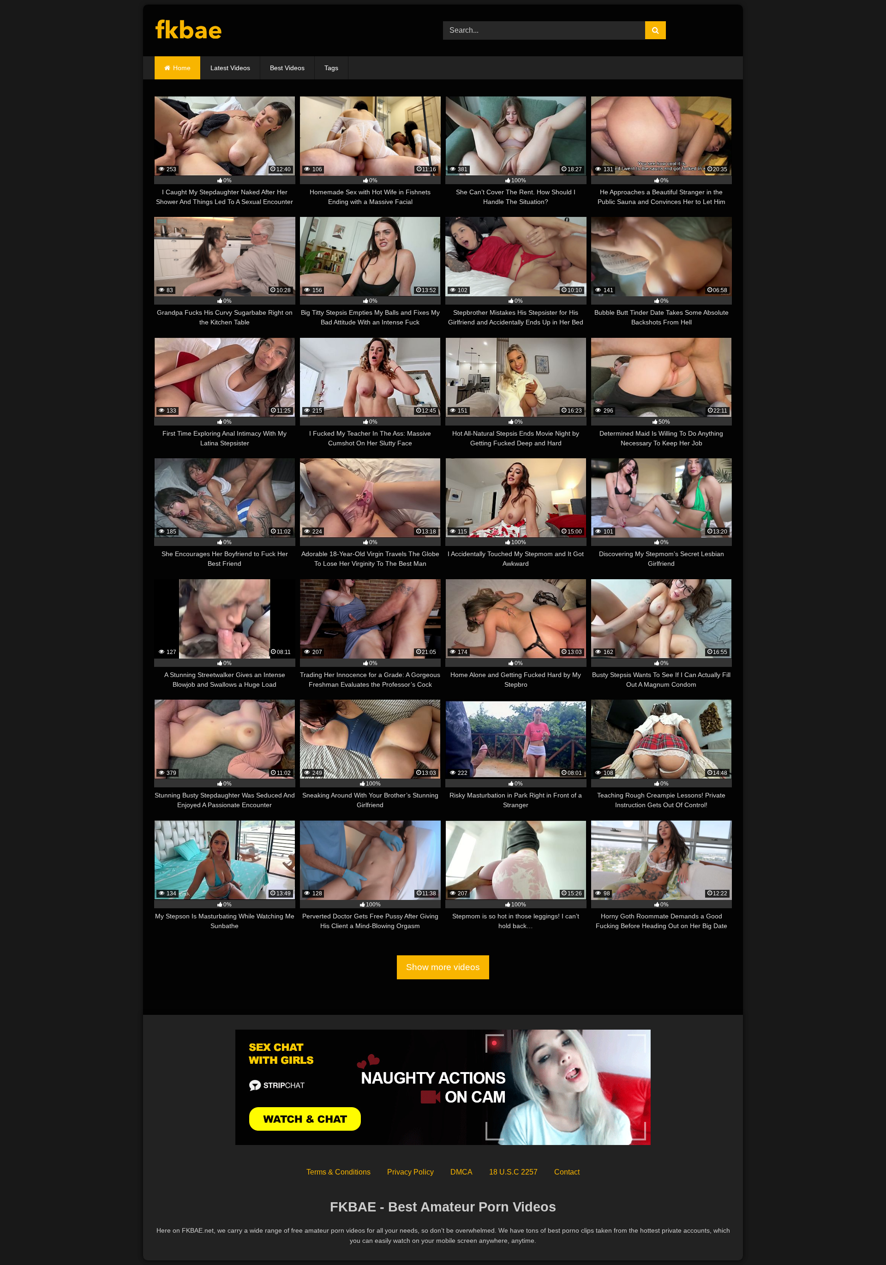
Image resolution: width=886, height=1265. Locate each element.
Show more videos (443, 967)
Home (182, 68)
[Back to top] (857, 1238)
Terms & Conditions (338, 1172)
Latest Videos (230, 68)
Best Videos (287, 68)
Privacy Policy (410, 1172)
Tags (331, 68)
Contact (567, 1172)
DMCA (461, 1172)
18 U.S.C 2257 (513, 1172)
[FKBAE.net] (189, 31)
